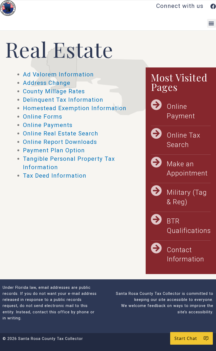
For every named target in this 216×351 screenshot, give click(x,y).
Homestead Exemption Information (74, 108)
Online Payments (47, 124)
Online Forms (42, 116)
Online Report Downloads (60, 141)
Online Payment (181, 111)
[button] (211, 23)
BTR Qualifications (189, 226)
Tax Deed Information (54, 175)
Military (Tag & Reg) (187, 197)
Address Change (46, 82)
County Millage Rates (54, 91)
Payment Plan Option (54, 150)
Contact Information (185, 254)
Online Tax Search (183, 140)
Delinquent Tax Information (63, 99)
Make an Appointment (187, 168)
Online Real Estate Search (60, 133)
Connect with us (180, 5)
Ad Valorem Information (58, 74)
